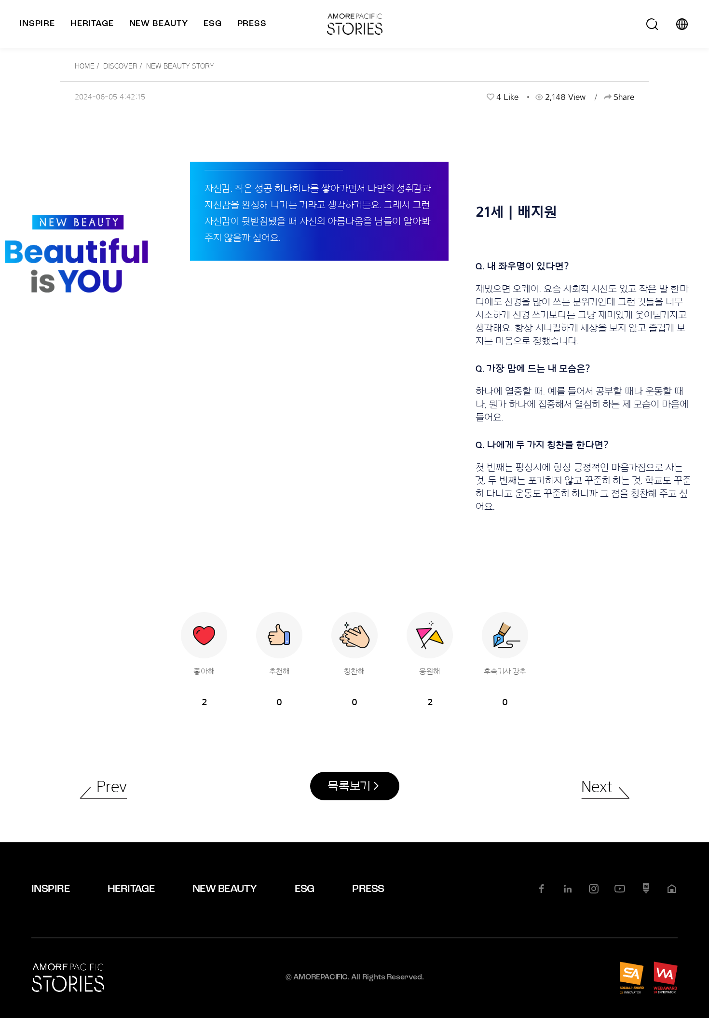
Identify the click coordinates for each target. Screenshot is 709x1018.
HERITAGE (131, 889)
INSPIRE (50, 889)
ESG (304, 889)
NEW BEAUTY (224, 889)
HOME (85, 66)
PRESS (368, 889)
